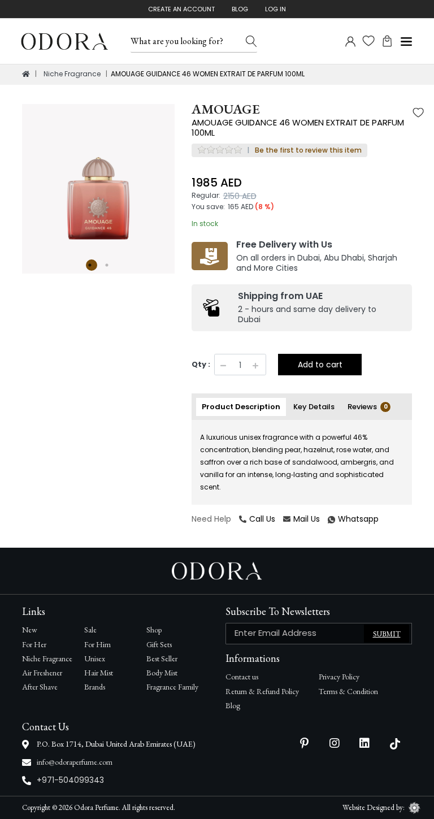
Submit (387, 634)
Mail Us (306, 519)
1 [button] (91, 265)
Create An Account (181, 9)
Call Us (262, 519)
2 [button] (108, 265)
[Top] (26, 74)
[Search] (251, 41)
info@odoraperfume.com (74, 762)
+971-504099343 (70, 780)
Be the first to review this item (308, 150)
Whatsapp (329, 519)
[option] (98, 180)
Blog (240, 9)
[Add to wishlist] (418, 114)
